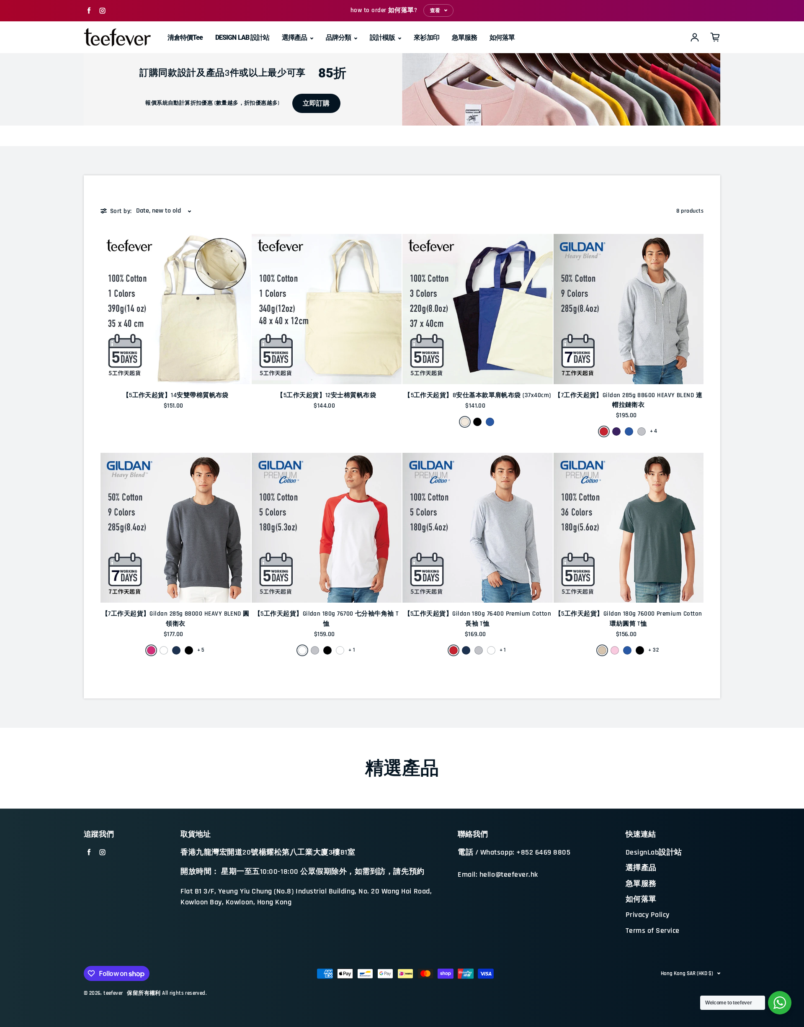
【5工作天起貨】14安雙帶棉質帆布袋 (176, 395)
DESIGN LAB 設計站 (242, 37)
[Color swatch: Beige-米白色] (465, 422)
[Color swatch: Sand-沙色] (602, 650)
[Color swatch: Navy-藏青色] (176, 650)
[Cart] (715, 37)
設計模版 (383, 37)
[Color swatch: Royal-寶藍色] (490, 422)
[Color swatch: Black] (640, 650)
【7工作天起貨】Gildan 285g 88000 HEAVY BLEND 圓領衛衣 (176, 618)
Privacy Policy (648, 914)
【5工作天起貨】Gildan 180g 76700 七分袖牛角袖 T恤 (326, 618)
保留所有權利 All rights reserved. (167, 993)
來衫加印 (426, 37)
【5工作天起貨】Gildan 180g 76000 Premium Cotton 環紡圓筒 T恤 (628, 618)
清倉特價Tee (185, 37)
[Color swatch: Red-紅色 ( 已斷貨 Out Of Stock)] (340, 650)
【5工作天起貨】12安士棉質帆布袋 (326, 395)
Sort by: (121, 211)
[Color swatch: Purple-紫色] (616, 431)
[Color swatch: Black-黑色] (477, 422)
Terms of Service (653, 930)
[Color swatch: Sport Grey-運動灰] (641, 431)
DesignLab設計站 (654, 852)
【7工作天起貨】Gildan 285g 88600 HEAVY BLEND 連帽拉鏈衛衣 (628, 400)
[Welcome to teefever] (779, 1002)
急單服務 (464, 37)
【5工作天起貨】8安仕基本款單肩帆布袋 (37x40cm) (477, 395)
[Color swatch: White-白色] (164, 650)
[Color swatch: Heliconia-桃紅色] (151, 650)
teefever (113, 993)
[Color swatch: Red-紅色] (604, 431)
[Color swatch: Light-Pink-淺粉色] (615, 650)
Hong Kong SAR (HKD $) (687, 973)
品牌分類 (339, 37)
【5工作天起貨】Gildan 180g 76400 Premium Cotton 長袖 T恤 (477, 618)
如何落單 (502, 37)
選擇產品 (295, 37)
